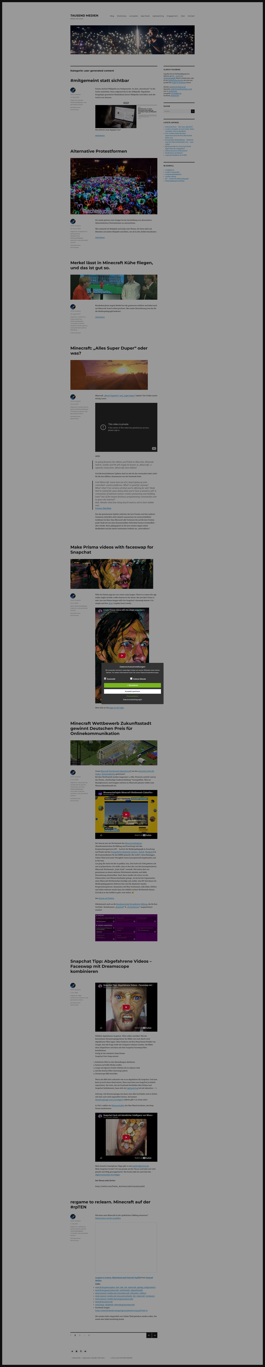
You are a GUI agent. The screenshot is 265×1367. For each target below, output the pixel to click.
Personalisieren (132, 696)
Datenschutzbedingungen (132, 699)
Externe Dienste (139, 679)
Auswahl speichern (132, 691)
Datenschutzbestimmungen (150, 672)
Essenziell (111, 679)
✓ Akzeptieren (132, 685)
